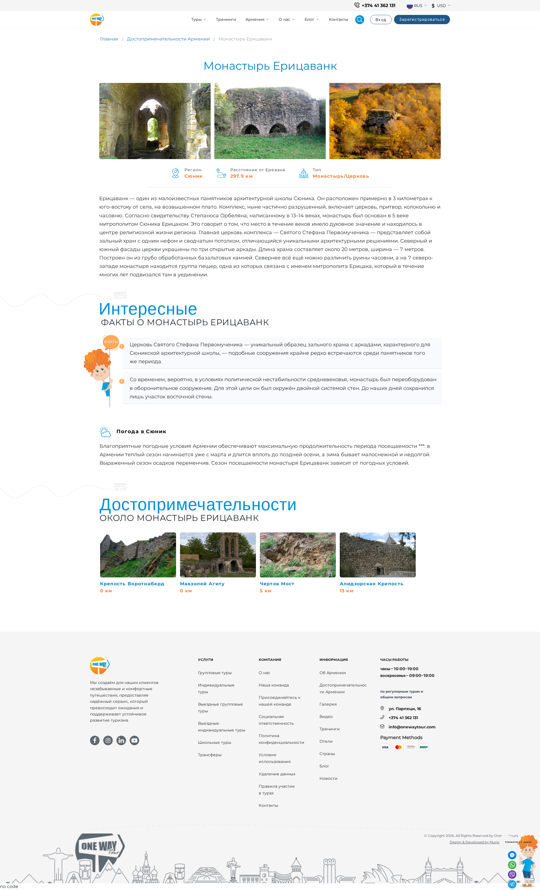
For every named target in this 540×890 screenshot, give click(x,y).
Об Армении (333, 672)
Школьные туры (214, 742)
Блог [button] (309, 19)
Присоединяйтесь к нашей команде (279, 701)
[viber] (512, 874)
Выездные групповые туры (220, 707)
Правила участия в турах (276, 790)
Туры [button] (196, 19)
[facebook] (95, 740)
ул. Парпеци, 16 (405, 708)
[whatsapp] (512, 865)
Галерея (328, 704)
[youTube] (134, 740)
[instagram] (108, 740)
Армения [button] (255, 19)
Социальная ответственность (276, 720)
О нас (264, 672)
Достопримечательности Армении (168, 39)
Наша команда (274, 685)
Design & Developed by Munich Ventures (484, 842)
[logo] (97, 19)
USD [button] (441, 5)
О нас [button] (284, 19)
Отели (326, 741)
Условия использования (275, 758)
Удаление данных (277, 773)
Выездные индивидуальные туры (221, 727)
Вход (380, 19)
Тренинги (226, 19)
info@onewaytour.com (412, 726)
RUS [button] (418, 5)
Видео (326, 716)
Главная (109, 39)
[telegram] (512, 884)
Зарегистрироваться (422, 19)
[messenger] (512, 855)
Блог (324, 766)
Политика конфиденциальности (281, 739)
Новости (329, 778)
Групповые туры (215, 672)
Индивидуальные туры (216, 688)
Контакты (338, 19)
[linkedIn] (121, 740)
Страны (327, 753)
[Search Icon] (359, 19)
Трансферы (210, 754)
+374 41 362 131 (378, 5)
